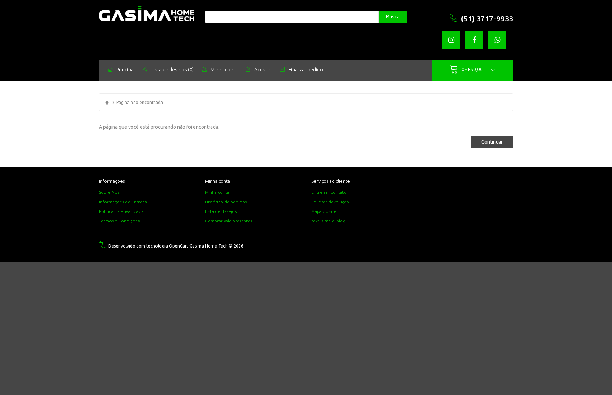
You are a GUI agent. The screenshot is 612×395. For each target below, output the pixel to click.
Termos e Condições (119, 221)
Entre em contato (329, 192)
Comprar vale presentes (228, 221)
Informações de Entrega (123, 201)
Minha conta (217, 192)
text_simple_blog (328, 221)
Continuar (492, 142)
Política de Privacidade (121, 211)
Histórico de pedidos (226, 201)
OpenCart (178, 246)
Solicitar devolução (330, 201)
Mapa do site (323, 211)
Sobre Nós (109, 192)
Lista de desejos (221, 211)
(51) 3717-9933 (487, 18)
